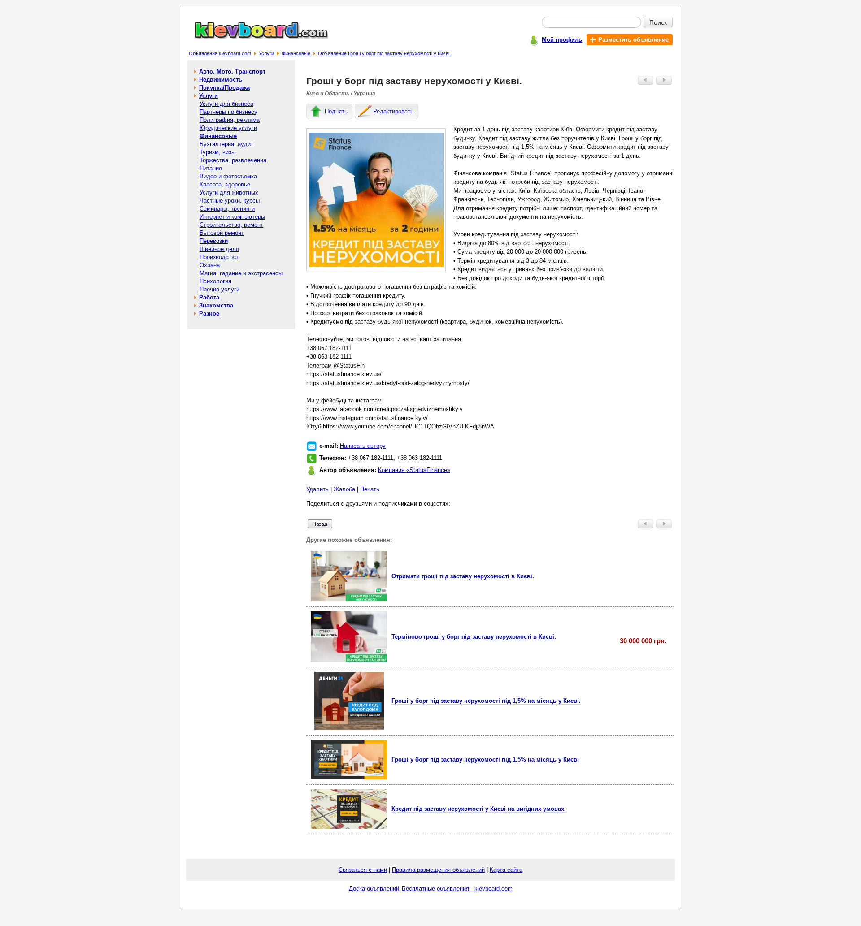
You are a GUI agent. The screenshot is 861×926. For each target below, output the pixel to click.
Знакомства (216, 305)
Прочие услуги (219, 289)
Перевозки (214, 241)
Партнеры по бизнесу (228, 111)
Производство (219, 257)
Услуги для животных (229, 192)
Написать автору (363, 445)
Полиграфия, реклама (230, 120)
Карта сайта (506, 869)
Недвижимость (220, 79)
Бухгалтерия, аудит (226, 144)
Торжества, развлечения (233, 160)
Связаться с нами (363, 869)
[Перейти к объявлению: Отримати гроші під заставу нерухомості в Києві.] (349, 599)
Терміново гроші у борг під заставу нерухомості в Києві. (473, 636)
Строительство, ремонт (231, 224)
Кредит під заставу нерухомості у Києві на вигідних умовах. (478, 808)
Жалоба (344, 489)
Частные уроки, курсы (230, 200)
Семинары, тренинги (227, 208)
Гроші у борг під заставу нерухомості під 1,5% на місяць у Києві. (486, 700)
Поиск (658, 21)
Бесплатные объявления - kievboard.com (457, 888)
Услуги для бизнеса (226, 103)
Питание (211, 168)
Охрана (210, 265)
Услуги (266, 53)
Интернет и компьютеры (232, 216)
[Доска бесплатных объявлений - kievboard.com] (256, 37)
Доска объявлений (374, 888)
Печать (369, 489)
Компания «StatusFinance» (414, 470)
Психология (215, 281)
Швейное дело (219, 249)
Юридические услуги (228, 128)
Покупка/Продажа (224, 87)
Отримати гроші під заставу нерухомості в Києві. (462, 576)
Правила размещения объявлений (438, 869)
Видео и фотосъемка (228, 176)
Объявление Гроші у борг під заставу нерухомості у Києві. (384, 53)
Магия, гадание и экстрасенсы (241, 273)
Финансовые (296, 53)
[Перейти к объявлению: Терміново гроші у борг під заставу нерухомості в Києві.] (349, 660)
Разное (209, 313)
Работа (209, 297)
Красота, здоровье (225, 184)
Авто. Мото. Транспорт (232, 71)
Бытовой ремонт (222, 232)
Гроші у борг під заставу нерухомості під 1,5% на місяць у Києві (485, 759)
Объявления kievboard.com (220, 53)
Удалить (317, 489)
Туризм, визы (217, 152)
